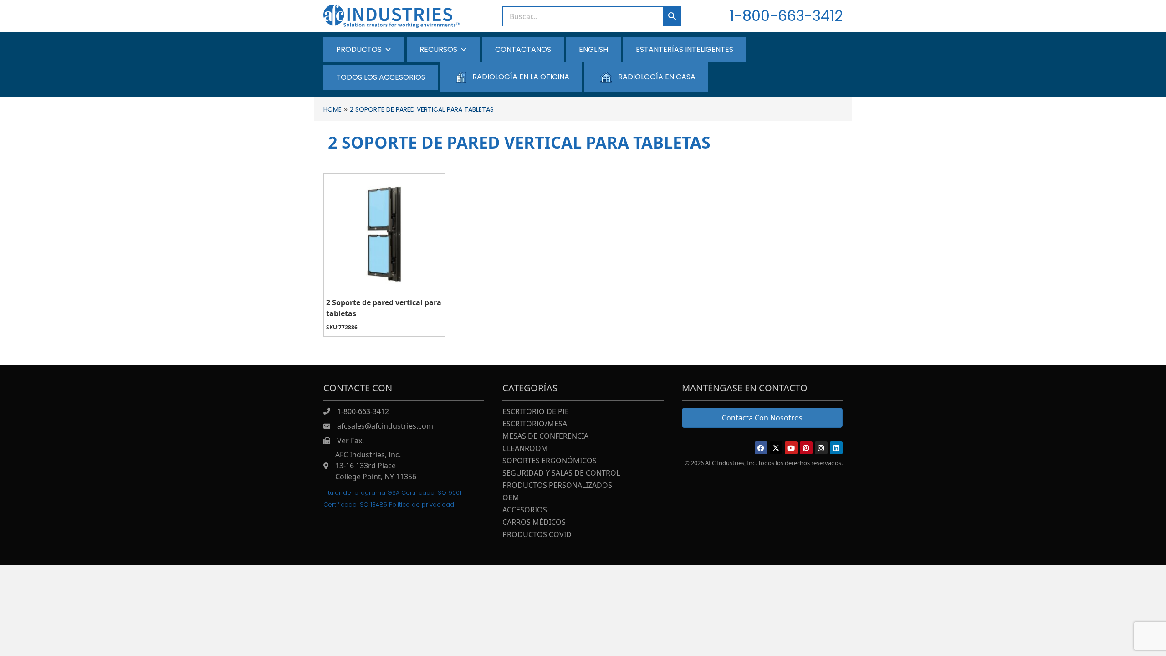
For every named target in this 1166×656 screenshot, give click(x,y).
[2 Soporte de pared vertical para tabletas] (384, 234)
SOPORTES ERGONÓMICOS (549, 461)
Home (332, 109)
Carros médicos (534, 522)
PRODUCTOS (359, 49)
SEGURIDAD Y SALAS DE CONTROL (561, 473)
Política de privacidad (421, 504)
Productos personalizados (557, 486)
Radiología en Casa (657, 77)
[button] (761, 447)
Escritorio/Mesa (534, 424)
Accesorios (524, 510)
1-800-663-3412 (786, 15)
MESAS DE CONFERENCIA (545, 436)
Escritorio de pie (535, 412)
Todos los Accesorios (380, 77)
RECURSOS (438, 49)
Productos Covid (537, 535)
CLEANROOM (525, 449)
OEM (510, 498)
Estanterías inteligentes (684, 49)
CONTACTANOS (523, 49)
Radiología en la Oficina (520, 77)
